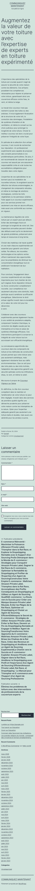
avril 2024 (4, 817)
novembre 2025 (7, 765)
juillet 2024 (5, 809)
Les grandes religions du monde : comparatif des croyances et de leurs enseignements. (17, 736)
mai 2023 (4, 849)
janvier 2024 (5, 826)
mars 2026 (5, 754)
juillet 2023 (5, 843)
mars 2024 (5, 820)
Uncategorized (18, 436)
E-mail (4, 495)
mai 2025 (4, 783)
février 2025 (5, 791)
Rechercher (5, 711)
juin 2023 (4, 846)
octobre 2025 (6, 768)
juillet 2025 (5, 777)
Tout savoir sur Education (10, 727)
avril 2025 (4, 786)
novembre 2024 (7, 800)
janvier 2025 (5, 794)
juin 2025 (4, 780)
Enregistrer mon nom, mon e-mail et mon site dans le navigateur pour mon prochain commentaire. (18, 518)
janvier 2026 (5, 760)
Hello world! (27, 746)
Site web (4, 505)
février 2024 (5, 823)
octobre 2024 (6, 803)
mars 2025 (5, 789)
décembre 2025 (7, 763)
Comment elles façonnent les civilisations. (16, 733)
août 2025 (5, 774)
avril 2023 (4, 852)
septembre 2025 (7, 771)
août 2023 (5, 841)
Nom (3, 484)
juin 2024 (4, 812)
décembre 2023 (7, 829)
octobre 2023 (6, 835)
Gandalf (6, 433)
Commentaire (6, 463)
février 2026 (5, 757)
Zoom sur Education (8, 730)
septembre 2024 (7, 806)
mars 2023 (5, 855)
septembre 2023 (7, 838)
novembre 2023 (7, 832)
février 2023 (5, 858)
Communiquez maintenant (16, 879)
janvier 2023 (5, 861)
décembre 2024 (7, 797)
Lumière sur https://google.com (12, 724)
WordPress (22, 884)
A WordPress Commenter (10, 746)
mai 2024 (4, 815)
